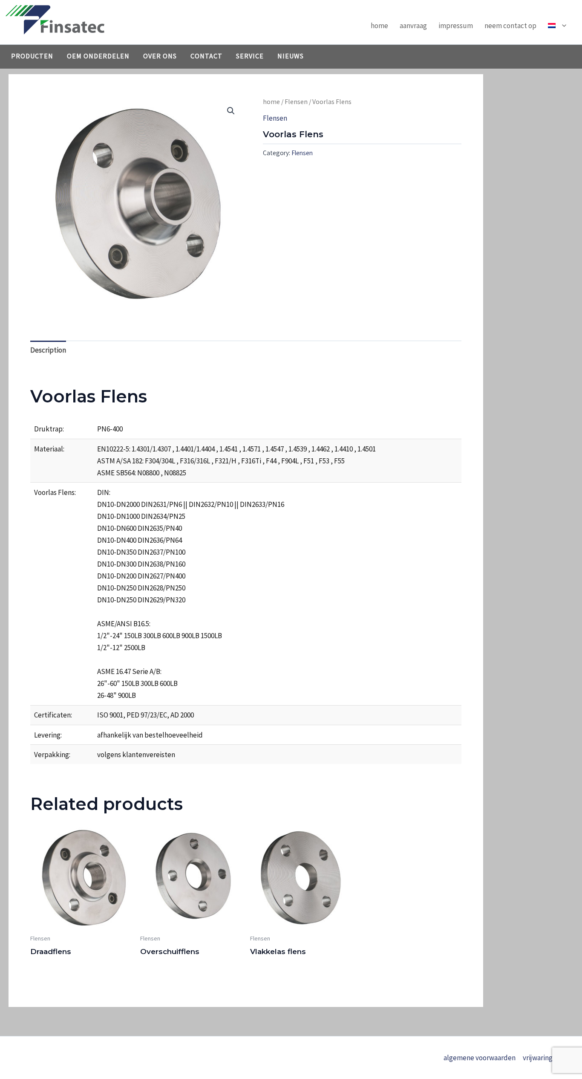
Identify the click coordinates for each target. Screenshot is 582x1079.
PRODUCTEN (32, 56)
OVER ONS (160, 56)
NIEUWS (290, 56)
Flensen (296, 102)
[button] (562, 25)
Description (48, 350)
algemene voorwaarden (480, 1057)
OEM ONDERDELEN (98, 56)
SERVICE (250, 56)
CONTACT (206, 56)
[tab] (48, 350)
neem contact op (510, 25)
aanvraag (413, 25)
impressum (455, 25)
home (379, 25)
